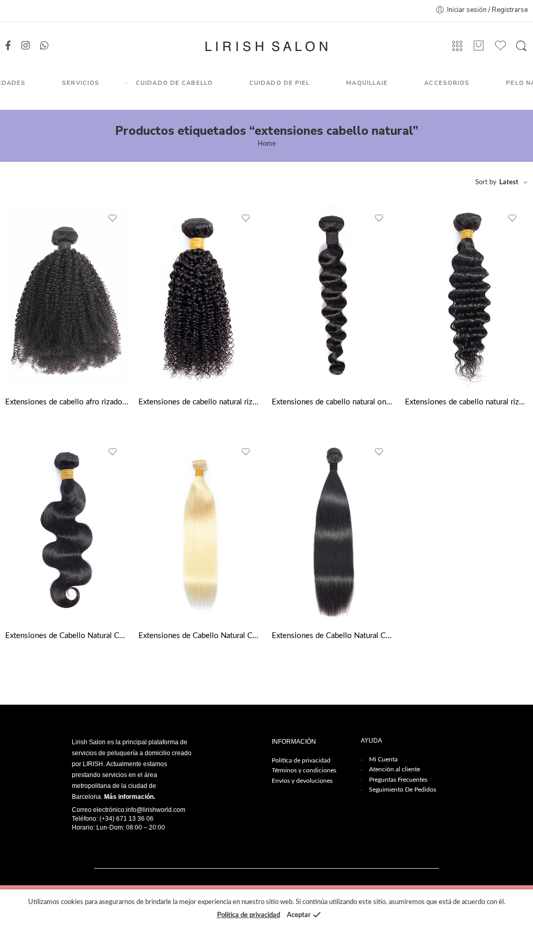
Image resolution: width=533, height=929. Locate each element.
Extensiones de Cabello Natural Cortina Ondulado (66, 636)
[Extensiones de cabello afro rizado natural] (66, 296)
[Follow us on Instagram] (25, 46)
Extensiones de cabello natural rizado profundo (466, 402)
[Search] (521, 46)
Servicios (80, 83)
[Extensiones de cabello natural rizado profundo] (466, 296)
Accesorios (446, 83)
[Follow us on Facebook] (8, 46)
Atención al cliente (394, 769)
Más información (129, 796)
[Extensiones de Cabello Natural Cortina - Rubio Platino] (199, 529)
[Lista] (479, 46)
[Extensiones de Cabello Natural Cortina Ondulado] (66, 529)
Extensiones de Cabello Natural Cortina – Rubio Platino (199, 636)
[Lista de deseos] (113, 218)
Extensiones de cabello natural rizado (199, 402)
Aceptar (299, 915)
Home (267, 144)
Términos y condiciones (304, 770)
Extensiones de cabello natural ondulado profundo (333, 402)
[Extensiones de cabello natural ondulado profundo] (333, 296)
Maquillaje (367, 83)
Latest (508, 182)
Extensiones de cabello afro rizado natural (66, 402)
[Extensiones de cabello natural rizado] (199, 296)
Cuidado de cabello (174, 83)
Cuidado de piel (279, 83)
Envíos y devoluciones (302, 781)
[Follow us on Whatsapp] (44, 46)
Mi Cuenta (383, 759)
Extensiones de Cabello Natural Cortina (333, 636)
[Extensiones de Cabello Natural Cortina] (333, 529)
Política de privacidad (301, 760)
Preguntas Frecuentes (398, 780)
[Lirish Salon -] (266, 46)
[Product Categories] (457, 46)
